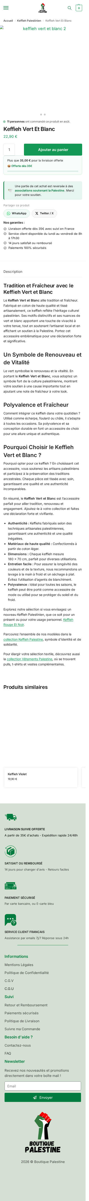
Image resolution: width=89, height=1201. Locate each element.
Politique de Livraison (22, 1021)
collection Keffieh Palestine (23, 639)
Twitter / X (47, 213)
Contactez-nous (18, 1045)
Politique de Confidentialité (27, 973)
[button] (78, 8)
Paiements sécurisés (22, 1013)
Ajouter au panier (53, 149)
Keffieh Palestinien (29, 20)
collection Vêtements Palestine (29, 659)
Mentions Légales (19, 965)
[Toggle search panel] (69, 8)
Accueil (8, 20)
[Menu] (10, 8)
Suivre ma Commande (22, 1029)
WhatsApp (19, 213)
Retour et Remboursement (26, 1005)
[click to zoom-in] (43, 68)
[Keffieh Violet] (40, 731)
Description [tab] (12, 271)
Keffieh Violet (17, 774)
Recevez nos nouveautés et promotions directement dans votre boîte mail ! (37, 1073)
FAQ (8, 1053)
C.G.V (9, 981)
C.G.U (9, 988)
